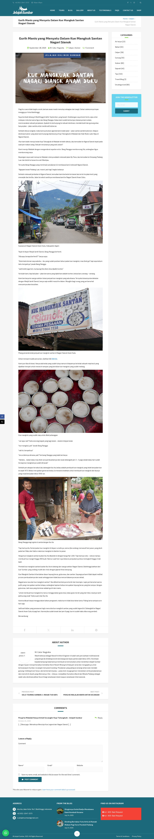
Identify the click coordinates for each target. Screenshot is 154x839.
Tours (61, 10)
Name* (21, 765)
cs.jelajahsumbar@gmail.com (27, 818)
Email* (50, 765)
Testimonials (105, 10)
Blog (70, 10)
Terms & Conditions (122, 836)
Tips (116, 74)
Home (52, 10)
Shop (139, 10)
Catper (131, 19)
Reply (100, 718)
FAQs (117, 10)
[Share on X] (2, 422)
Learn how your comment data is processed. (58, 790)
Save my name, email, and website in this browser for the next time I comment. (51, 775)
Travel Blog (119, 79)
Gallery (80, 10)
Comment (22, 743)
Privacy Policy (136, 836)
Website (80, 765)
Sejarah (118, 68)
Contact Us (128, 10)
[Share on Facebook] (2, 416)
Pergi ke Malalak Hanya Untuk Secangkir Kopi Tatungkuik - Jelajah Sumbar (50, 718)
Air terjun (118, 42)
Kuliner (77, 48)
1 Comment (89, 48)
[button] (5, 833)
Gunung (118, 58)
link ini (54, 359)
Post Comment (31, 779)
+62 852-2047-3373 (24, 813)
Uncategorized (120, 85)
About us (91, 10)
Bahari (117, 47)
